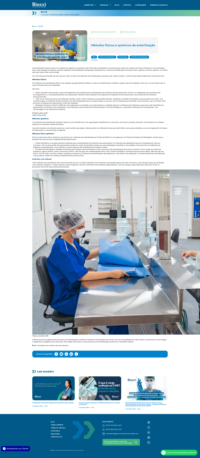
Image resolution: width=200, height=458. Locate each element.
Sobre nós (89, 5)
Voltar (40, 26)
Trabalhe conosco (159, 5)
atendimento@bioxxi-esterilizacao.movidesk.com (122, 434)
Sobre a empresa (57, 425)
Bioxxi (36, 340)
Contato (127, 5)
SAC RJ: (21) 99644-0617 (114, 425)
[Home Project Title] (39, 5)
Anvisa (129, 70)
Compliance (140, 5)
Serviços (104, 5)
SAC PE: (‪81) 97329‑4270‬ (114, 429)
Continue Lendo (37, 406)
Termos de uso (56, 437)
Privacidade (55, 434)
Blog (117, 5)
